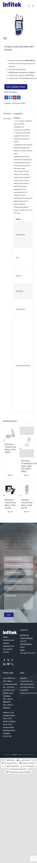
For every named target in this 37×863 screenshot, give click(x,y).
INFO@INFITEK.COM (27, 653)
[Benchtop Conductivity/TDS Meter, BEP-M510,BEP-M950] (27, 442)
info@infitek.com (26, 681)
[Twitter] (8, 660)
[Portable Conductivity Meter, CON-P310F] (27, 489)
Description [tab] (7, 114)
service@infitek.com (27, 687)
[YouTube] (8, 664)
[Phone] (12, 664)
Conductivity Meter (18, 103)
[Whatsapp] (12, 660)
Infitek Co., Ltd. (17, 754)
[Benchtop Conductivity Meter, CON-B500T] (10, 434)
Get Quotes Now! (15, 86)
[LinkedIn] (4, 664)
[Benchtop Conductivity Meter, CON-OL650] (10, 489)
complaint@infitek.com (28, 693)
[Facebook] (4, 660)
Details (11, 475)
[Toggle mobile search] (29, 6)
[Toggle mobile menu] (33, 6)
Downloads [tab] (7, 119)
